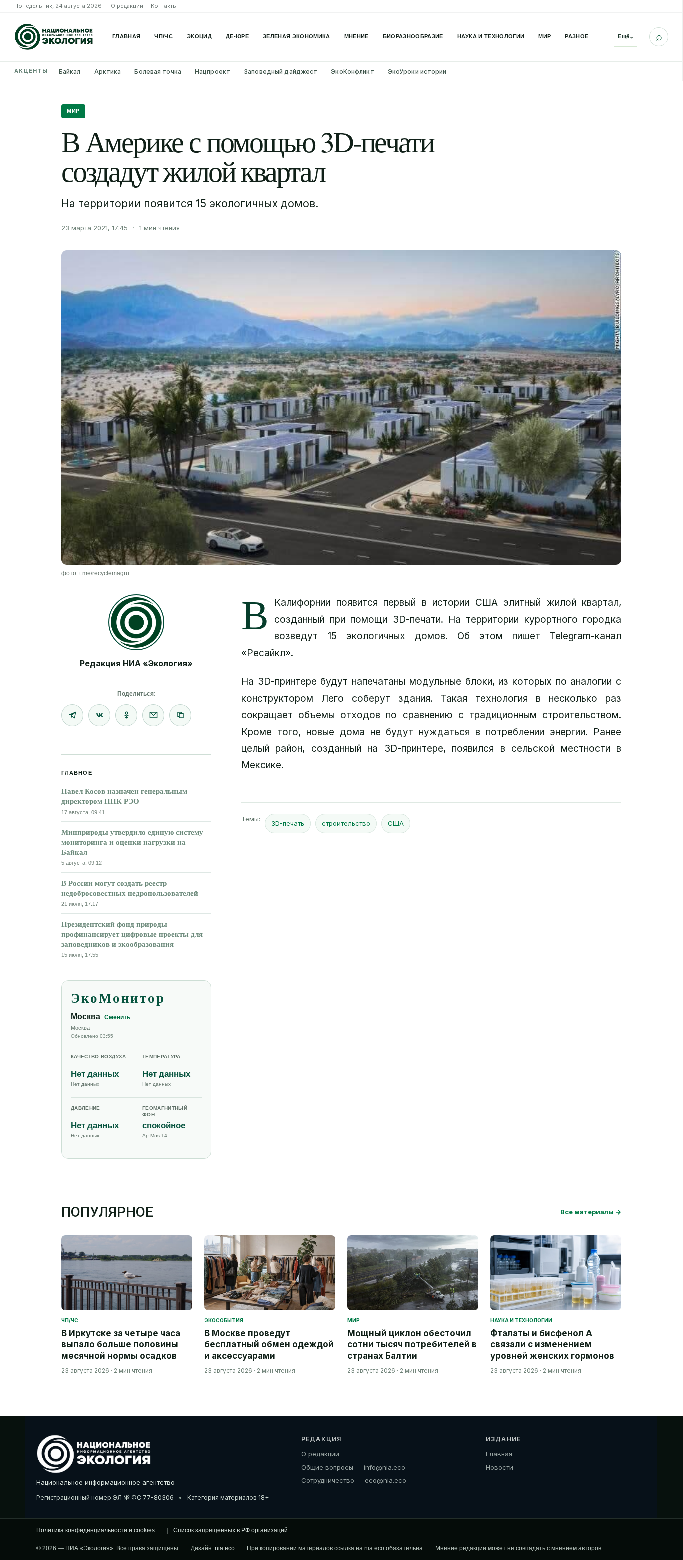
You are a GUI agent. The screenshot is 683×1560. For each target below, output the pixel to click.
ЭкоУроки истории (417, 71)
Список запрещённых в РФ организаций (231, 1530)
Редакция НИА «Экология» (136, 663)
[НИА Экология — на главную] (54, 36)
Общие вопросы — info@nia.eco (354, 1467)
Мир (544, 36)
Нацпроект (212, 71)
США (396, 823)
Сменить (117, 1017)
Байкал (70, 71)
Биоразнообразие (413, 36)
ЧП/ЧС (163, 36)
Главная (126, 36)
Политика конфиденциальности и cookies (95, 1530)
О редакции (127, 5)
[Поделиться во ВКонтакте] (99, 715)
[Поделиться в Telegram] (73, 715)
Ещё (626, 36)
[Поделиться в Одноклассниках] (127, 715)
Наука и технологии (491, 36)
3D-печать (288, 823)
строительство (346, 823)
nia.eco (225, 1548)
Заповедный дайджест (281, 71)
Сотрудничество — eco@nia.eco (354, 1480)
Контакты (164, 5)
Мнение (356, 36)
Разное (576, 36)
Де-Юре (237, 36)
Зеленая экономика (296, 36)
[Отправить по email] (153, 715)
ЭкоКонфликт (352, 71)
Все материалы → (591, 1212)
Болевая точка (158, 71)
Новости (500, 1467)
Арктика (108, 71)
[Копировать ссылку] (181, 715)
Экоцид (199, 36)
